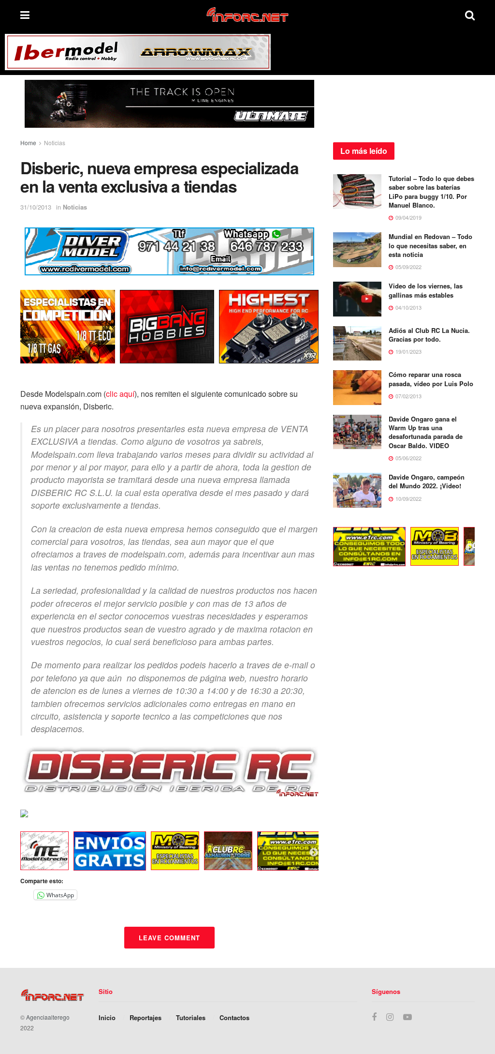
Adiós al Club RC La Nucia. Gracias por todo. (429, 335)
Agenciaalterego (48, 1017)
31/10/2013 (35, 206)
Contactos (234, 1017)
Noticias (54, 142)
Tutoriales (190, 1017)
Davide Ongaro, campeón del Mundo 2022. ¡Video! (427, 481)
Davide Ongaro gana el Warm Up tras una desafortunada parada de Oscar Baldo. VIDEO (426, 432)
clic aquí (120, 393)
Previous (13, 853)
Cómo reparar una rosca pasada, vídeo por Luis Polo (431, 379)
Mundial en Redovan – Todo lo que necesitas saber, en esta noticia (430, 245)
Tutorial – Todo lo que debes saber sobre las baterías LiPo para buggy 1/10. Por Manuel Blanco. (431, 192)
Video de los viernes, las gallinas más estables (426, 290)
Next (314, 853)
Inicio (107, 1017)
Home (28, 142)
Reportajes (145, 1017)
